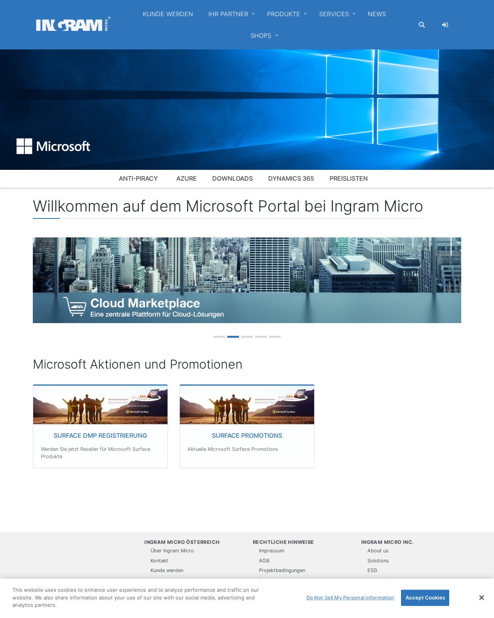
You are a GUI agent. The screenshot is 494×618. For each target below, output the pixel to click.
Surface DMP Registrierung (100, 435)
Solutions (378, 561)
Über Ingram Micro (172, 551)
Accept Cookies (425, 597)
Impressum (271, 551)
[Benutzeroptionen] (445, 25)
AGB (264, 561)
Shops (261, 35)
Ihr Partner (229, 14)
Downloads (232, 178)
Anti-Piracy (138, 178)
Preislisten (349, 178)
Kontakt (159, 561)
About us (378, 551)
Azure (186, 178)
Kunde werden (168, 14)
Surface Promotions (247, 435)
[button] (50, 283)
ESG (372, 570)
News (377, 14)
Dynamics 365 (291, 178)
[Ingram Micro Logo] (73, 25)
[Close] (481, 597)
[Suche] (422, 25)
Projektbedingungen (282, 570)
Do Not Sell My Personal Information (350, 597)
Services (335, 14)
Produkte (284, 14)
